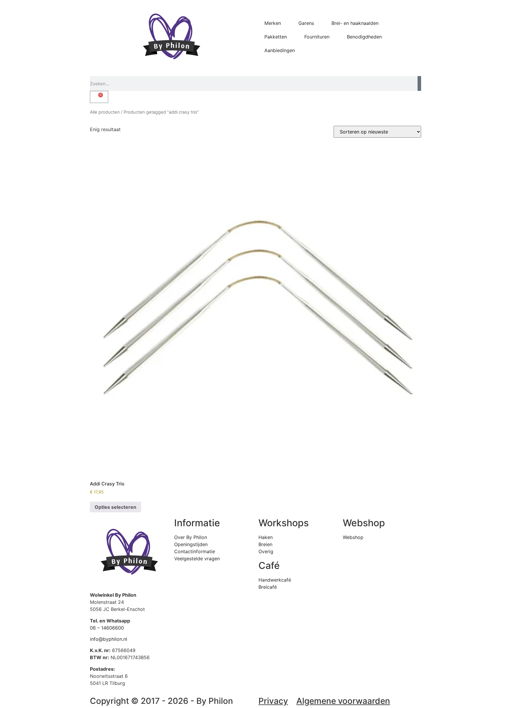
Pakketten (275, 37)
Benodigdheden (364, 37)
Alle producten (105, 112)
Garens (306, 23)
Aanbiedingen (279, 50)
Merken (272, 23)
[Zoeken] (419, 83)
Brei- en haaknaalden (355, 23)
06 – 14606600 (107, 628)
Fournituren (316, 37)
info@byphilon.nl (108, 639)
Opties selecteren (115, 507)
